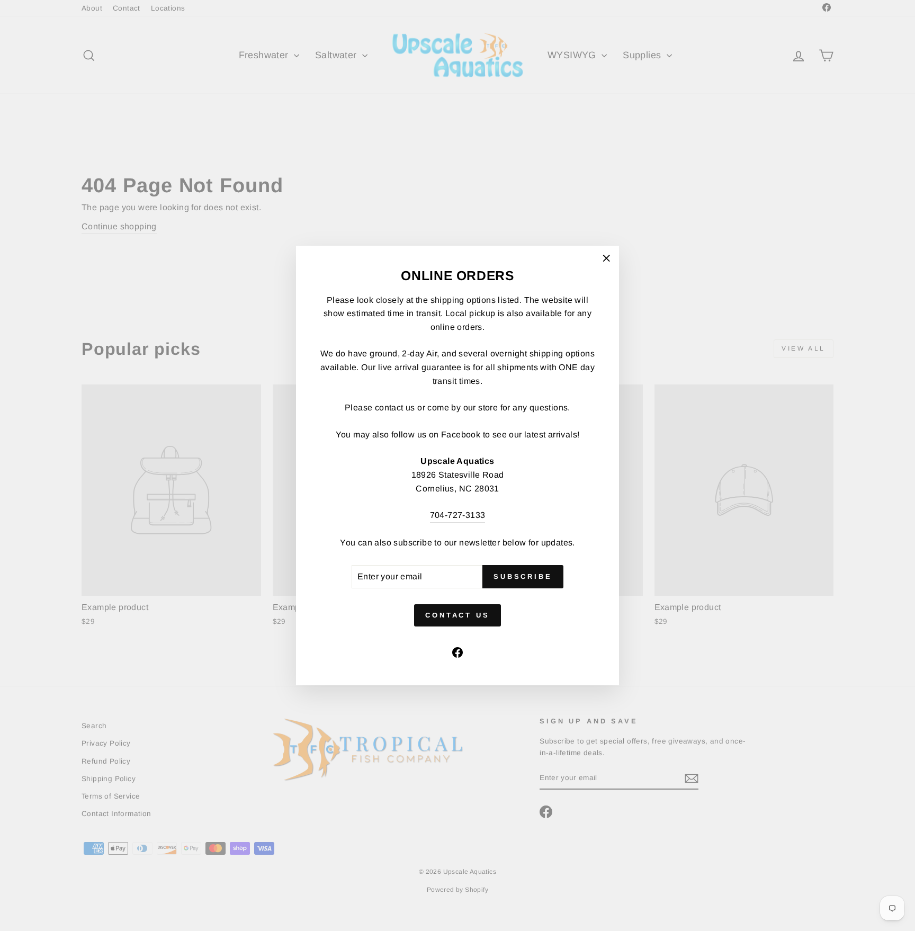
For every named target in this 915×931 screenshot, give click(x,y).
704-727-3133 (458, 515)
